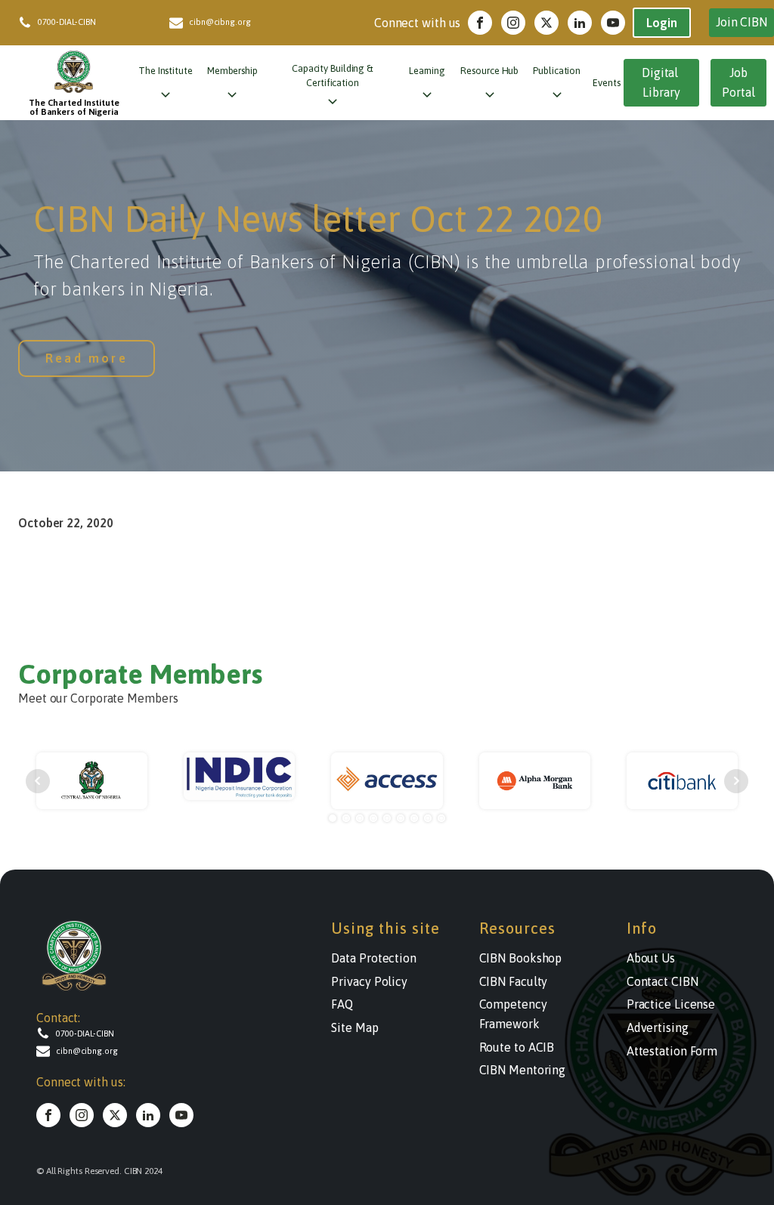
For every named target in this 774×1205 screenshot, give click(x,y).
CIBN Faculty (513, 981)
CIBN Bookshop (520, 958)
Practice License (671, 1004)
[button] (93, 23)
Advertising (658, 1027)
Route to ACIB (517, 1047)
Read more (86, 358)
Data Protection (373, 958)
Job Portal (738, 82)
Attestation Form (672, 1051)
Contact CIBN (662, 981)
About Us (651, 958)
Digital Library (661, 82)
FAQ (342, 1004)
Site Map (354, 1027)
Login (661, 22)
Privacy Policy (369, 981)
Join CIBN (741, 22)
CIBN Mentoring (522, 1070)
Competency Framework (513, 1013)
